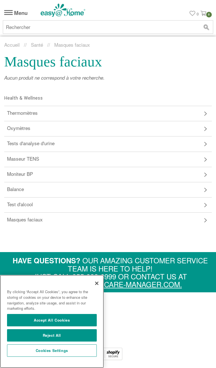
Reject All (52, 335)
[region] (52, 321)
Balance (15, 188)
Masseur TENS (23, 158)
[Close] (97, 283)
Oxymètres (18, 127)
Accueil (12, 44)
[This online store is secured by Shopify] (108, 358)
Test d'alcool (20, 204)
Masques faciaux (25, 219)
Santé (37, 44)
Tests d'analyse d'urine (31, 143)
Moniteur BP (20, 173)
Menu (20, 13)
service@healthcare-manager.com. (110, 284)
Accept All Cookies (52, 320)
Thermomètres (22, 112)
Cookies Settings (52, 350)
